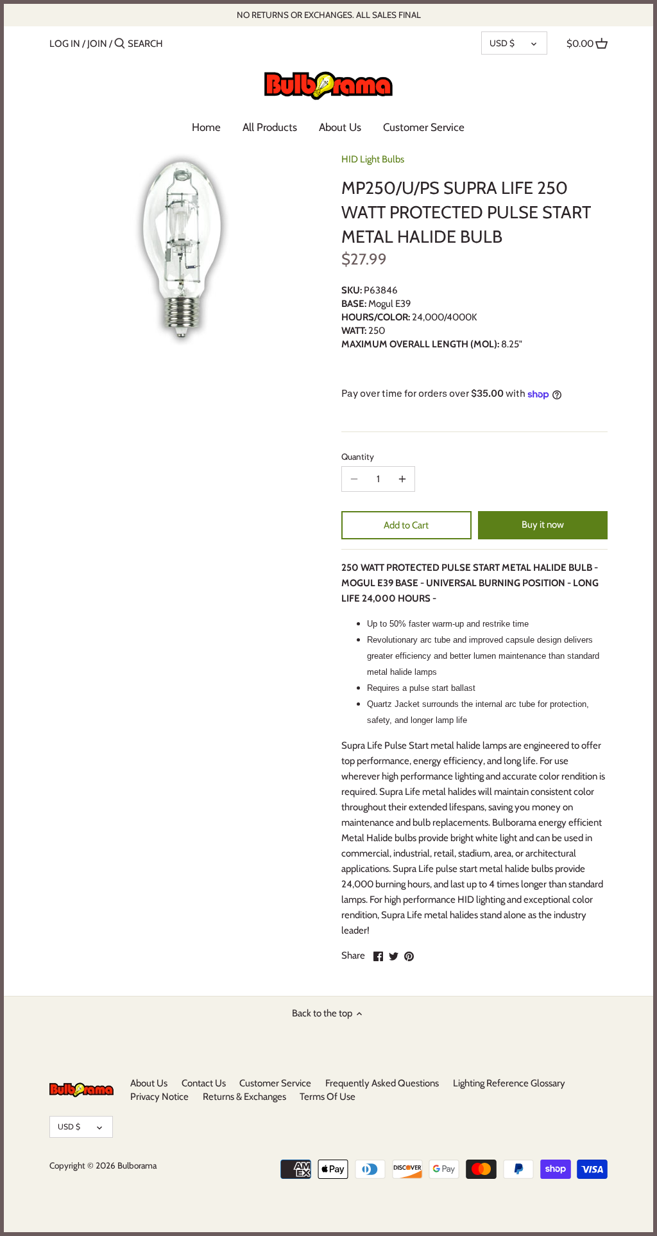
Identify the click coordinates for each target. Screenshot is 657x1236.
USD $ (502, 43)
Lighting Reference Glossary (509, 1083)
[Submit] (119, 44)
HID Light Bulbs (372, 159)
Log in (64, 43)
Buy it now (543, 524)
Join (97, 43)
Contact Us (204, 1083)
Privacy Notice (159, 1096)
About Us (148, 1083)
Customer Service (275, 1083)
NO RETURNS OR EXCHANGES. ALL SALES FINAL (329, 15)
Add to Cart (406, 525)
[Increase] (402, 479)
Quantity (357, 456)
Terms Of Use (327, 1096)
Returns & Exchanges (244, 1096)
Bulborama (137, 1165)
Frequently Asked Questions (382, 1083)
